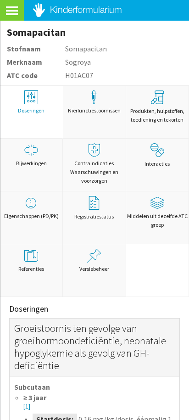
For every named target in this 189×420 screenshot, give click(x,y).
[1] (26, 406)
